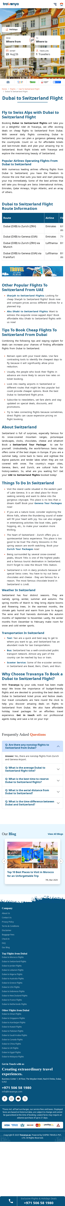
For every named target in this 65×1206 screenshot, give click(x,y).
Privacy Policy (8, 921)
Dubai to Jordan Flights (12, 965)
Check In (5, 939)
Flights (12, 89)
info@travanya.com (12, 1091)
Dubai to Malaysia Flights (13, 1056)
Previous (4, 861)
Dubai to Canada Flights (12, 1039)
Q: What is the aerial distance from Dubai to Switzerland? (27, 792)
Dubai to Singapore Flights (13, 1018)
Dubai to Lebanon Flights (13, 970)
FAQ (4, 943)
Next (61, 861)
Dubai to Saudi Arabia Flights (14, 1035)
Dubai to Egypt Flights (11, 1052)
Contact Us (7, 917)
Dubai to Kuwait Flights (12, 1026)
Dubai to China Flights (11, 1043)
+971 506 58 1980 (16, 1087)
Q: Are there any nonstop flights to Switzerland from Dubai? (27, 746)
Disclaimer (6, 930)
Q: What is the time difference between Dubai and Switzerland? (29, 803)
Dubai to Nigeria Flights (12, 974)
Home (4, 89)
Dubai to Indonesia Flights (13, 991)
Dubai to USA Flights (11, 987)
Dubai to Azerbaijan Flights (13, 1022)
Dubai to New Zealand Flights (14, 995)
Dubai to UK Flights (10, 1048)
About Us (6, 913)
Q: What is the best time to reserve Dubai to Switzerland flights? (27, 780)
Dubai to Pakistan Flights (12, 1031)
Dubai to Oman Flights (11, 1014)
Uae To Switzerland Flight (29, 89)
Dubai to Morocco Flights (13, 957)
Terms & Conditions (10, 926)
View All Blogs (55, 833)
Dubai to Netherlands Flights (14, 1004)
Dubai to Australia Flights (13, 978)
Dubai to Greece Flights (12, 982)
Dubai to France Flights (12, 1000)
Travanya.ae (25, 1135)
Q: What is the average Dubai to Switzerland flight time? (25, 769)
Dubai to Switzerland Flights (14, 961)
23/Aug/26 (13, 50)
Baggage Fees (8, 934)
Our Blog (6, 947)
